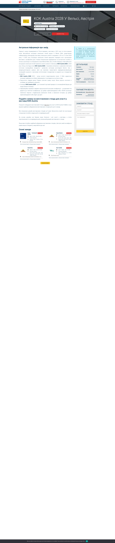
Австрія (46, 105)
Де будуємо (37, 6)
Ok (86, 541)
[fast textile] (52, 150)
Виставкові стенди (24, 6)
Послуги (45, 6)
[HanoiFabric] (52, 136)
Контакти (63, 6)
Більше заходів (45, 163)
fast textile (59, 147)
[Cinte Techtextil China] (24, 136)
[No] (113, 541)
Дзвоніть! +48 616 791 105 (42, 33)
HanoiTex (30, 147)
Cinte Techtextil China (32, 133)
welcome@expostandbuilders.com (77, 2)
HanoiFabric (59, 133)
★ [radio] (43, 23)
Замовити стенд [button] (60, 33)
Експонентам (75, 6)
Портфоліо (56, 6)
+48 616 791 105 (62, 2)
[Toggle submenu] (32, 6)
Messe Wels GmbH (90, 92)
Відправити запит (91, 2)
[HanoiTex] (24, 150)
